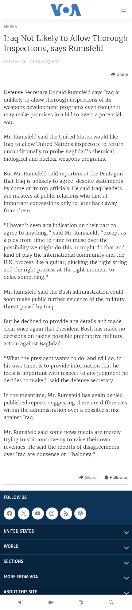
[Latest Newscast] (21, 602)
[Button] (119, 74)
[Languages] (81, 602)
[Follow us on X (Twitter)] (23, 513)
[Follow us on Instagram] (52, 513)
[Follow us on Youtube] (38, 513)
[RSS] (66, 513)
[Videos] (51, 602)
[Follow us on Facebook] (9, 513)
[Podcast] (80, 513)
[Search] (111, 602)
